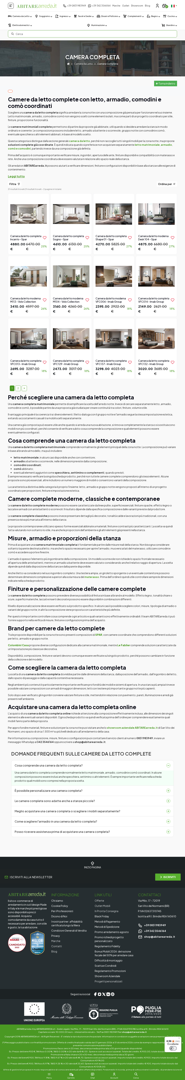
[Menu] (179, 1039)
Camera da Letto (83, 63)
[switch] (173, 1048)
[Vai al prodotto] (28, 223)
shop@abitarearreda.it (159, 936)
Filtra (13, 184)
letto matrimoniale (147, 144)
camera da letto (79, 140)
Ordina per (165, 184)
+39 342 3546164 (155, 930)
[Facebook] (95, 994)
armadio (166, 144)
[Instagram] (99, 994)
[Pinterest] (112, 994)
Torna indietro (166, 83)
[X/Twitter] (104, 994)
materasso (92, 576)
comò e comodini (19, 148)
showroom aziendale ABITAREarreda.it (132, 727)
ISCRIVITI (169, 877)
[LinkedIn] (108, 994)
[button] (136, 1074)
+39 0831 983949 (155, 925)
